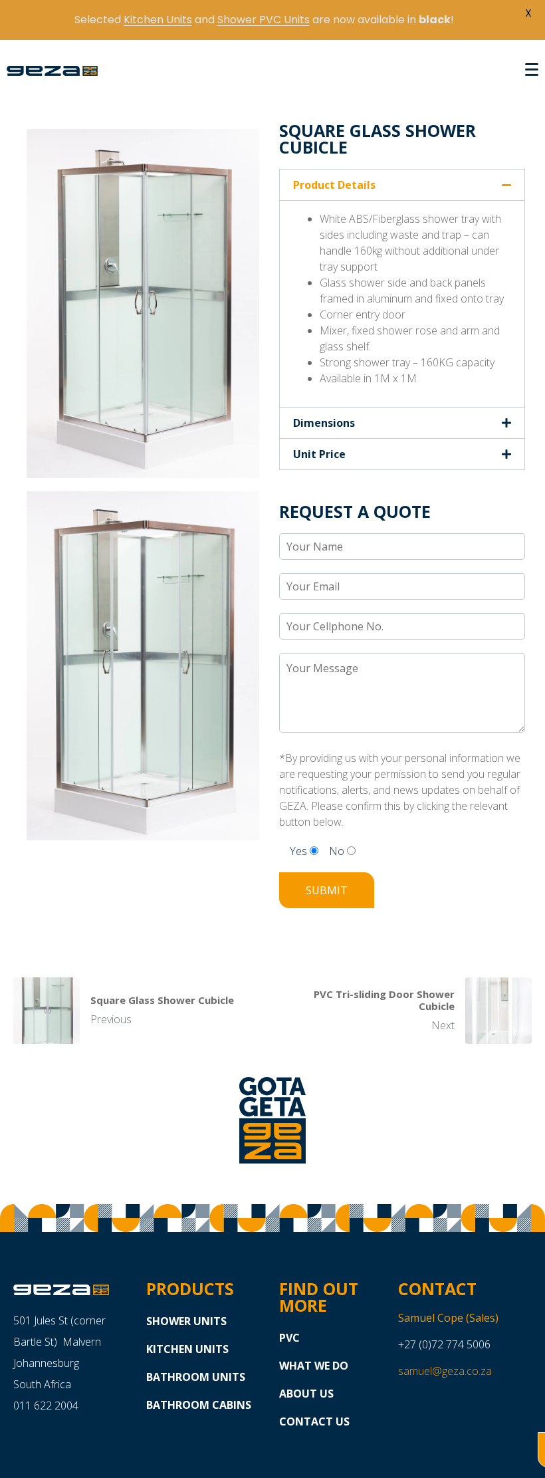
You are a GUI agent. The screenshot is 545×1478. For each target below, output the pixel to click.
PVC (289, 1337)
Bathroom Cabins (198, 1405)
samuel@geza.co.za (445, 1371)
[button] (402, 185)
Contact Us (314, 1421)
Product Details (334, 185)
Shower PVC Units (263, 19)
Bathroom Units (195, 1377)
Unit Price (319, 454)
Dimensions (324, 423)
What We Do (313, 1365)
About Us (306, 1393)
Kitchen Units (187, 1349)
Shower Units (186, 1321)
